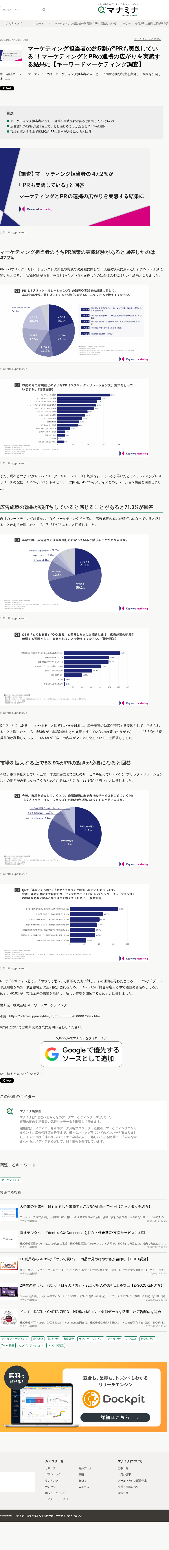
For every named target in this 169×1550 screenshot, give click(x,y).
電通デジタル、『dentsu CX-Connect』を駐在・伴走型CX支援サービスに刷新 (82, 1232)
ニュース (38, 23)
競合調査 (38, 1338)
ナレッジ (50, 1486)
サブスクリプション (91, 1338)
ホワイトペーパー (55, 1492)
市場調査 (68, 1338)
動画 (81, 1474)
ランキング (51, 1480)
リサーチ (50, 1468)
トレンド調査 (56, 1345)
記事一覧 (123, 1468)
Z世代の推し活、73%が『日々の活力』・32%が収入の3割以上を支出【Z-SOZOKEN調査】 (92, 1285)
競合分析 (53, 1338)
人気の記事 (124, 1474)
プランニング (53, 1474)
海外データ (85, 1468)
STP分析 (130, 1338)
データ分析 (114, 1338)
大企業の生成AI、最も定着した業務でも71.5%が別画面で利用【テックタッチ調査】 (86, 1206)
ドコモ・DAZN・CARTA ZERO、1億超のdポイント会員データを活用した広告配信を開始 (90, 1311)
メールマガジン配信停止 (132, 1480)
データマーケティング (14, 1338)
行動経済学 (147, 1338)
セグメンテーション (31, 1345)
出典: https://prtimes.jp (13, 232)
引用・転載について (129, 1486)
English (83, 1480)
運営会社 (123, 1492)
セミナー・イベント (57, 1499)
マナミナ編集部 (30, 1111)
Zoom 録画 (7, 1345)
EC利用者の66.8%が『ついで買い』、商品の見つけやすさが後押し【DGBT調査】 (85, 1259)
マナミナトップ (12, 23)
